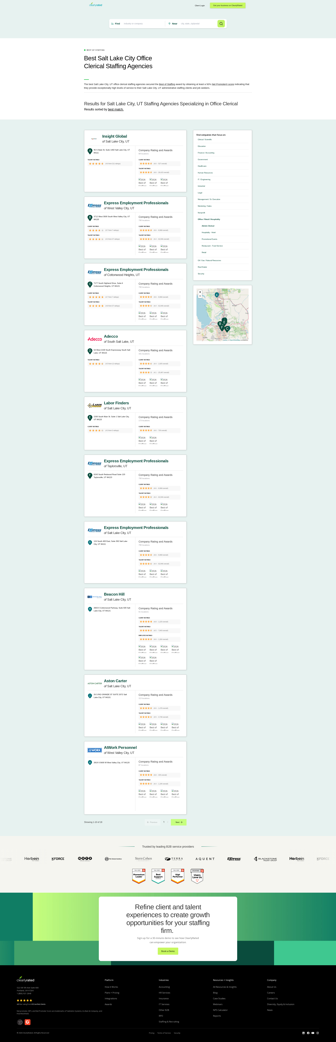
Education (202, 146)
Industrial (201, 186)
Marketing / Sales (205, 206)
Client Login (200, 5)
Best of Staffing (167, 84)
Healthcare (202, 166)
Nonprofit (201, 213)
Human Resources (205, 173)
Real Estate (202, 267)
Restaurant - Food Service (212, 246)
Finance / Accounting (206, 153)
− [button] (200, 296)
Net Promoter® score (223, 84)
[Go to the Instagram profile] (317, 1033)
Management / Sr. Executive (209, 199)
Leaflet (225, 340)
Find (117, 23)
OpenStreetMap (235, 340)
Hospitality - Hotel (209, 232)
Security (201, 274)
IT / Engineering (204, 179)
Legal (200, 193)
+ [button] (200, 292)
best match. (116, 109)
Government (203, 159)
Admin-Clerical (208, 226)
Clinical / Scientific (205, 139)
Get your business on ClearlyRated (227, 5)
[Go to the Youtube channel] (312, 1033)
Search (221, 23)
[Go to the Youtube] (308, 1033)
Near (174, 23)
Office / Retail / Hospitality (209, 219)
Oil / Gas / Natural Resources (209, 260)
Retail (204, 252)
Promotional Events (209, 239)
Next (177, 822)
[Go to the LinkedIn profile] (303, 1033)
